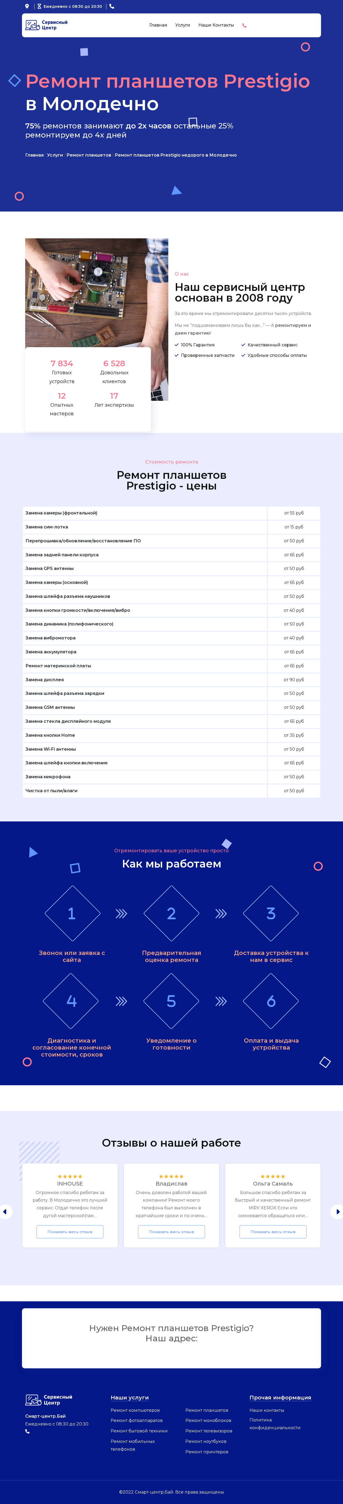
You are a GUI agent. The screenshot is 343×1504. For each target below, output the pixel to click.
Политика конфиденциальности (275, 1423)
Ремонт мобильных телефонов (133, 1445)
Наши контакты (216, 25)
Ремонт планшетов (206, 1410)
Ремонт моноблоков (208, 1420)
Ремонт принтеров (206, 1451)
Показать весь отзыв (69, 1231)
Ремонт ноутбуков (205, 1441)
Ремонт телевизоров (208, 1430)
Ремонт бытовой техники (139, 1430)
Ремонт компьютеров (135, 1410)
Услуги (182, 25)
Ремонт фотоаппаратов (137, 1420)
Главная (158, 25)
